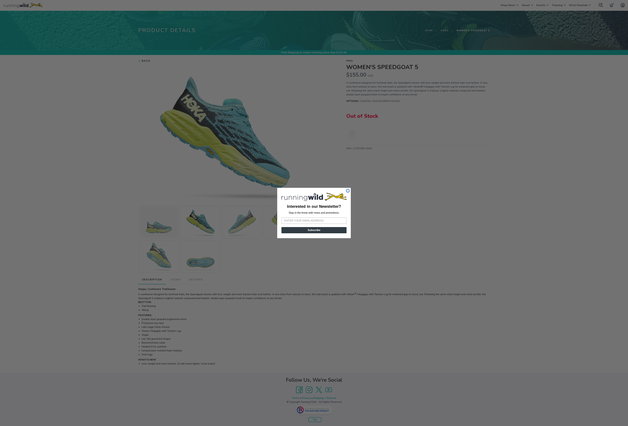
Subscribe (314, 230)
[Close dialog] (347, 190)
